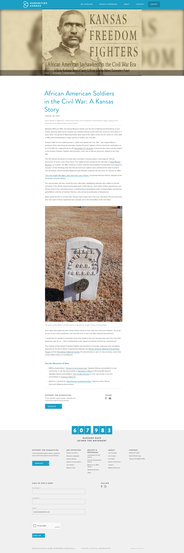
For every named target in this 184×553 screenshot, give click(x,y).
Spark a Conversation (74, 462)
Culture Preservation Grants (94, 461)
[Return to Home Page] (35, 4)
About (126, 4)
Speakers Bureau (93, 469)
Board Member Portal (104, 548)
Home (47, 73)
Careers (111, 465)
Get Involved (87, 4)
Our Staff (111, 459)
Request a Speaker (73, 456)
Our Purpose (112, 453)
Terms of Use (93, 548)
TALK (89, 472)
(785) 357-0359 (134, 453)
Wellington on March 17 (86, 371)
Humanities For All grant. (83, 148)
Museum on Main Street (93, 465)
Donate (154, 4)
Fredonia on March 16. (68, 377)
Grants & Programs (108, 4)
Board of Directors (114, 462)
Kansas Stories (69, 73)
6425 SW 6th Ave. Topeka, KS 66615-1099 (137, 457)
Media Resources (114, 468)
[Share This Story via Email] (110, 398)
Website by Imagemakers (137, 548)
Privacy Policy (85, 548)
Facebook (101, 486)
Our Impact (70, 465)
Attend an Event (72, 453)
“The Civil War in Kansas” (81, 374)
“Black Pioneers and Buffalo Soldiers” (79, 381)
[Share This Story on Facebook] (106, 398)
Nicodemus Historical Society (68, 352)
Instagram (105, 486)
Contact (140, 4)
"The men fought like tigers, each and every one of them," (67, 175)
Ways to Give (71, 468)
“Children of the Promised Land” (76, 368)
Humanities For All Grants (93, 456)
